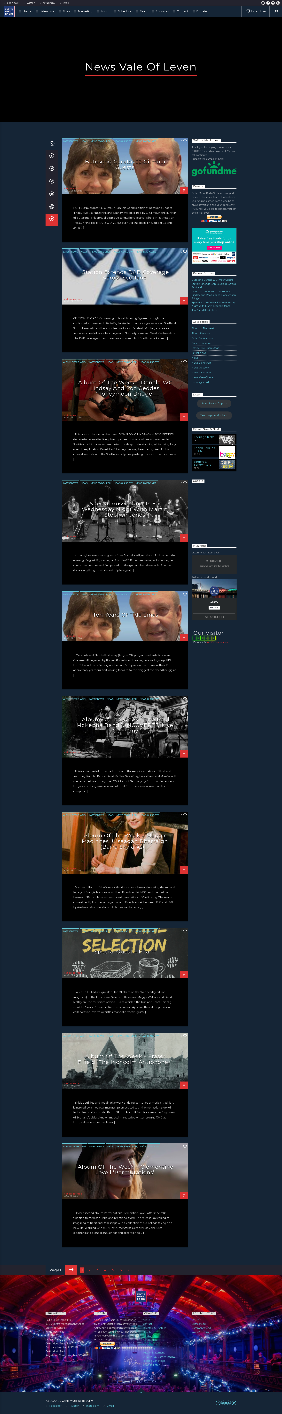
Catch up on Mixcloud (214, 415)
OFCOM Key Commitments (159, 1356)
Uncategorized (200, 382)
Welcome (148, 1369)
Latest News (70, 141)
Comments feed (201, 1328)
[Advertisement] (216, 510)
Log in (195, 1319)
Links (146, 1344)
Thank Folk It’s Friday (204, 449)
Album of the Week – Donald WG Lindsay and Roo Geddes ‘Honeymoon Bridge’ (125, 388)
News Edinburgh (101, 141)
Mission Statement (154, 1352)
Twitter (30, 2)
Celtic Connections (202, 338)
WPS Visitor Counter (217, 642)
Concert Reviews (201, 343)
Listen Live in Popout (214, 403)
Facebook (12, 2)
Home (27, 11)
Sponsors (162, 11)
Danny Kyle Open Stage (205, 348)
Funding (147, 1336)
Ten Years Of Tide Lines (125, 614)
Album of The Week (74, 362)
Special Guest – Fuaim (125, 951)
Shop (66, 11)
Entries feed (199, 1323)
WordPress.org (200, 1332)
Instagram (48, 2)
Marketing (85, 11)
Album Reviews (201, 333)
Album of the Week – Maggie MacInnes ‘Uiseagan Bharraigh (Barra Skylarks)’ (125, 841)
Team (144, 11)
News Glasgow (123, 141)
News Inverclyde (146, 141)
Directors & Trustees (154, 1328)
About (105, 11)
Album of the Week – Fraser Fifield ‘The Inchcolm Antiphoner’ (125, 1059)
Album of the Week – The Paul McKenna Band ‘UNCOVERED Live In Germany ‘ (124, 725)
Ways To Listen (151, 1364)
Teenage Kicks (204, 437)
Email (65, 2)
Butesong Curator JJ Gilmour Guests (125, 164)
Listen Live (46, 11)
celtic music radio (73, 188)
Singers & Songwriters (202, 463)
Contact (182, 11)
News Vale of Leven (203, 377)
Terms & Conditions (154, 1360)
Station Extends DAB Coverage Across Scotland (125, 275)
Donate (201, 11)
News (84, 141)
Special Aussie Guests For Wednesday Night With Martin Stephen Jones (125, 509)
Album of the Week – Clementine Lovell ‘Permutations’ (125, 1170)
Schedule (125, 11)
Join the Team (151, 1340)
